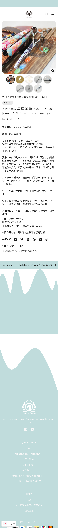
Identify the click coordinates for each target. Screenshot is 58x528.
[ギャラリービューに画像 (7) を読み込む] (29, 88)
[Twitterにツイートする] (22, 239)
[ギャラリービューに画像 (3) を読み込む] (29, 79)
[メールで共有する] (40, 239)
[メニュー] (5, 14)
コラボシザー (29, 464)
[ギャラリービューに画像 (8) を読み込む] (38, 88)
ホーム (5, 97)
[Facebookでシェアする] (16, 239)
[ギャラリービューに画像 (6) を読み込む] (20, 88)
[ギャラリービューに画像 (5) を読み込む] (47, 79)
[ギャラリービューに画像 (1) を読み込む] (10, 79)
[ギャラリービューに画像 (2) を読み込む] (20, 79)
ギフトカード (29, 470)
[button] (46, 14)
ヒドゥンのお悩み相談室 (29, 481)
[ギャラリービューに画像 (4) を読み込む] (38, 79)
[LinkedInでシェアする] (28, 239)
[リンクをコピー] (47, 239)
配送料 (8, 251)
